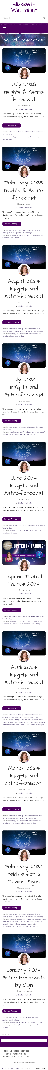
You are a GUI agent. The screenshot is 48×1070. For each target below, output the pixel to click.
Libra (24, 921)
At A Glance (28, 132)
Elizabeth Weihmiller (24, 7)
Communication (37, 715)
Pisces (28, 921)
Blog (8, 1054)
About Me (14, 1051)
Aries (18, 919)
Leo (21, 921)
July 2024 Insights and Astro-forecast (24, 387)
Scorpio (12, 924)
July (18, 432)
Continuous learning (23, 235)
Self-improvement (27, 331)
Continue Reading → (11, 125)
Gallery (25, 1057)
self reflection (14, 624)
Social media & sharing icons (13, 1068)
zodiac (38, 926)
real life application (22, 137)
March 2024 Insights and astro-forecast (24, 776)
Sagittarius (5, 924)
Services (25, 1051)
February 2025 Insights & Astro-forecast (23, 190)
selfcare (11, 336)
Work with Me (19, 1054)
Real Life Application (38, 132)
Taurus (19, 926)
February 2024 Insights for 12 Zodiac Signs (24, 874)
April (11, 720)
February (11, 921)
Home (5, 1051)
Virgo (33, 926)
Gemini (17, 921)
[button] (4, 29)
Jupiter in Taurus (22, 621)
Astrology (21, 132)
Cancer (29, 919)
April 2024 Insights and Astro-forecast (24, 675)
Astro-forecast (13, 132)
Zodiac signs (40, 725)
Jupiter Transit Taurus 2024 (24, 580)
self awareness (33, 137)
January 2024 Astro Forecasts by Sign (24, 977)
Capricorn (35, 919)
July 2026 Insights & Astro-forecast (23, 92)
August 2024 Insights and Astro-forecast (24, 289)
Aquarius (13, 919)
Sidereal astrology (20, 434)
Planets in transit (7, 722)
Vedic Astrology (7, 134)
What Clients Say (11, 1057)
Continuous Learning (9, 717)
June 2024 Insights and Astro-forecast (24, 485)
